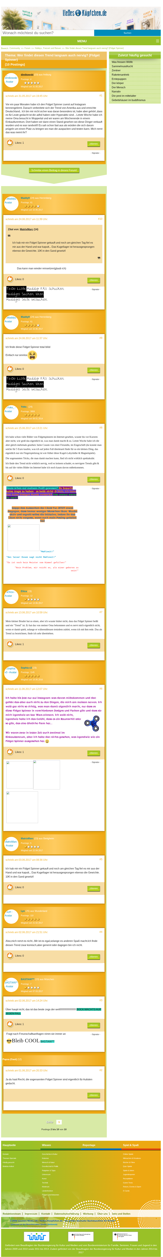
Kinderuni (45, 1187)
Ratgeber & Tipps (49, 1170)
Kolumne (45, 1158)
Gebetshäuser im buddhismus (128, 100)
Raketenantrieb (120, 74)
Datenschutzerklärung (66, 1213)
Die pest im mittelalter (124, 95)
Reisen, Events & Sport (132, 1187)
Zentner (116, 70)
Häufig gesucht (8, 1162)
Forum (27, 48)
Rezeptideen (128, 1179)
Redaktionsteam (12, 1213)
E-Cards (126, 1191)
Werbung (88, 1213)
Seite (49, 1122)
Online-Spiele (128, 1154)
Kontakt (6, 1154)
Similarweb (52, 1224)
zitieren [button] (93, 143)
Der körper (118, 83)
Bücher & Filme (129, 1162)
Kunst (44, 1179)
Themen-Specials (9, 1158)
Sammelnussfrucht (122, 66)
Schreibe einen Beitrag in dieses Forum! (54, 170)
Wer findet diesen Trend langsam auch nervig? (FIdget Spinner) (94, 48)
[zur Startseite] (80, 13)
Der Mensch (118, 87)
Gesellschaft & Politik (50, 1166)
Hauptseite (9, 1145)
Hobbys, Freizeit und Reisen (48, 48)
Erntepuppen (119, 79)
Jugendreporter (129, 1174)
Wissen (46, 1145)
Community (15, 48)
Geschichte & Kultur (49, 1154)
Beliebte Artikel (8, 1166)
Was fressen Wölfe (122, 62)
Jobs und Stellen (121, 1213)
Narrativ (116, 91)
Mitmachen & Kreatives (132, 1158)
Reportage (89, 1145)
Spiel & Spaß (131, 1145)
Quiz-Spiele (127, 1166)
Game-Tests (128, 1183)
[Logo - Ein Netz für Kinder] (36, 1236)
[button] (127, 33)
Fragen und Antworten (50, 1195)
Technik (45, 1183)
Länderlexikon (47, 1191)
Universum (46, 1174)
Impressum (31, 1213)
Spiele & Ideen (128, 1170)
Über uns (102, 1213)
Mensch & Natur (48, 1162)
